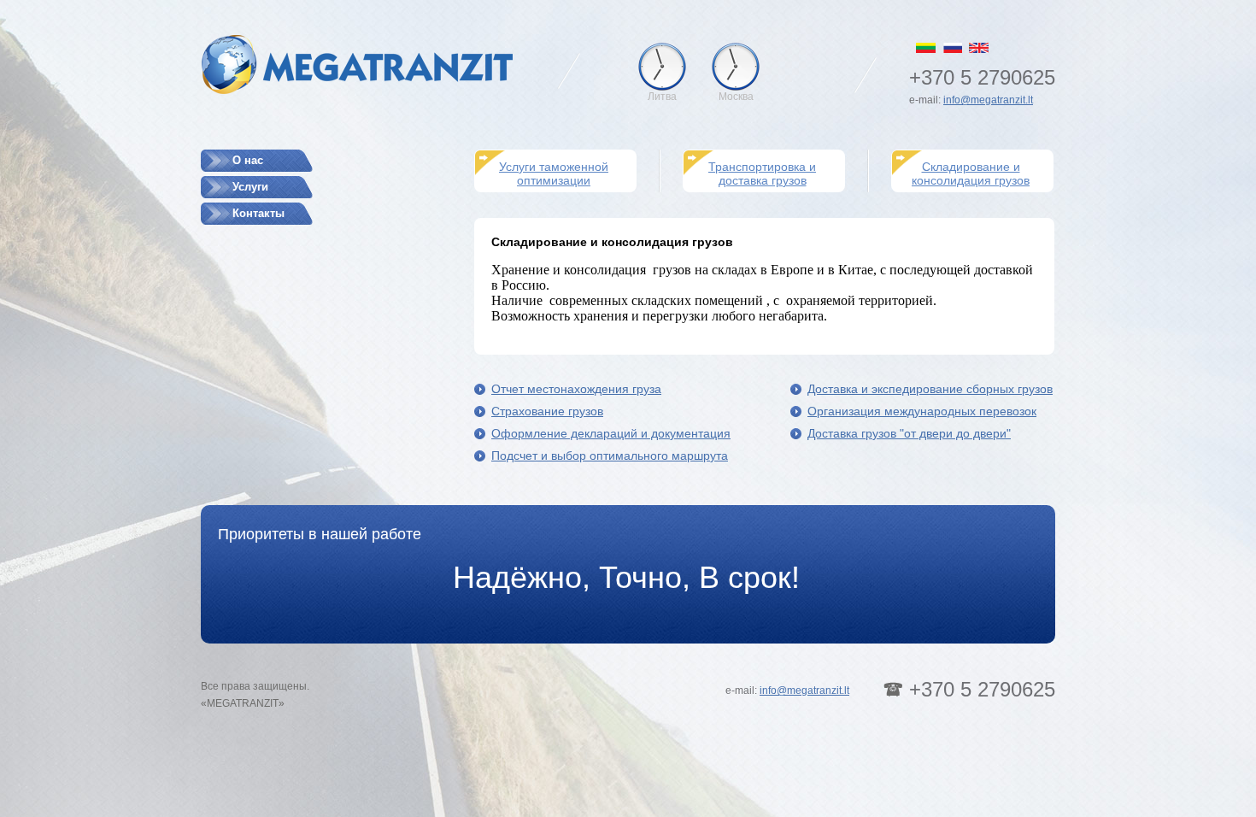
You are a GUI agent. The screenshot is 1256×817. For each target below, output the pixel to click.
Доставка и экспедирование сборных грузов (930, 389)
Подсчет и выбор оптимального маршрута (609, 455)
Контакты (258, 213)
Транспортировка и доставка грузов (762, 173)
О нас (247, 160)
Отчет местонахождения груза (576, 389)
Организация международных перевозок (921, 411)
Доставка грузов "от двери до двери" (909, 433)
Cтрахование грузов (547, 411)
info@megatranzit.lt (988, 100)
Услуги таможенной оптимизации (553, 173)
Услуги (250, 186)
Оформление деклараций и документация (611, 433)
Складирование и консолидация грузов (971, 173)
